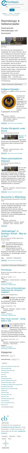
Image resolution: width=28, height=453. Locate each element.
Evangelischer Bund (6, 386)
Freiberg (23, 309)
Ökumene (3, 404)
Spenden (4, 438)
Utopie (11, 223)
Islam (2, 374)
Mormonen (3, 396)
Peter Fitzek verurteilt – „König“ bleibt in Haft (13, 319)
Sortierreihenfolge (5, 359)
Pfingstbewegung (5, 378)
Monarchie (16, 222)
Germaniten (12, 116)
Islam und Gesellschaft (6, 402)
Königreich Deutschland (14, 149)
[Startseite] (4, 3)
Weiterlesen (4, 123)
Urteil (10, 150)
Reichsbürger (6, 116)
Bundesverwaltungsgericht (8, 120)
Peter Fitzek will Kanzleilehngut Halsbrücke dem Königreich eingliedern (13, 290)
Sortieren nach (5, 355)
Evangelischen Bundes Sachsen (10, 427)
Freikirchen (3, 392)
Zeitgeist (3, 390)
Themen (11, 13)
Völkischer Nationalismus (7, 382)
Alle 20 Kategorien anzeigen (7, 406)
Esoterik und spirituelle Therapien (9, 366)
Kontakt (19, 436)
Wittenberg (22, 342)
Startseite (4, 13)
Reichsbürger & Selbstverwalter (8, 284)
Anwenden (4, 363)
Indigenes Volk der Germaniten (9, 117)
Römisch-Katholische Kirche (7, 380)
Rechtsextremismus (21, 117)
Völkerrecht (14, 119)
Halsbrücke (5, 150)
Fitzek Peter (5, 149)
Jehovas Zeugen (5, 368)
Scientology (4, 372)
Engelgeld (22, 222)
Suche (9, 438)
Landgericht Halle (13, 343)
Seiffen (4, 119)
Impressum (4, 436)
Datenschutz (12, 436)
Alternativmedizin (5, 394)
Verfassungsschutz (17, 258)
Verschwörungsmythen (6, 398)
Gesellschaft (16, 223)
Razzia (21, 149)
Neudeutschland (12, 220)
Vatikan (3, 376)
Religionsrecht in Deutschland (8, 388)
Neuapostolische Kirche (6, 370)
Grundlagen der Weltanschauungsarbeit (10, 384)
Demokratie (17, 13)
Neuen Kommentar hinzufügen (15, 123)
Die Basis (9, 119)
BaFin (21, 223)
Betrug (4, 189)
